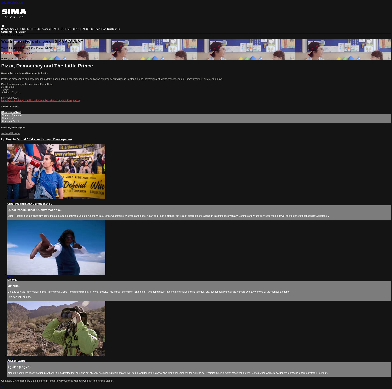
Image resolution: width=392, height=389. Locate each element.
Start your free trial (11, 53)
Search (14, 29)
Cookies (69, 380)
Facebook (7, 112)
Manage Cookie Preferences (90, 380)
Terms (51, 380)
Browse (5, 29)
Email (18, 112)
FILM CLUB (56, 29)
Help (45, 380)
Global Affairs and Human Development (20, 73)
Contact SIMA (8, 380)
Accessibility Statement (29, 380)
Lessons (45, 29)
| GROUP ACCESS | (83, 29)
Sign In (22, 32)
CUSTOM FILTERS (29, 29)
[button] (3, 26)
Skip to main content (12, 2)
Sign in (116, 29)
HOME (67, 29)
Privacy (59, 380)
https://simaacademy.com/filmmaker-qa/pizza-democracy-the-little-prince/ (40, 100)
